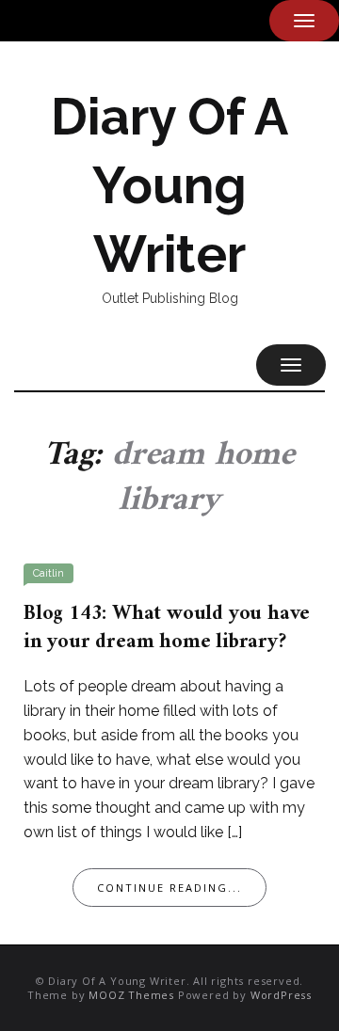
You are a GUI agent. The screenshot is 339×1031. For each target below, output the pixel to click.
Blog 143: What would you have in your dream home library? (167, 627)
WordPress (281, 995)
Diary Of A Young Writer (169, 185)
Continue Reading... (169, 887)
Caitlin (48, 573)
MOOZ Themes (131, 995)
